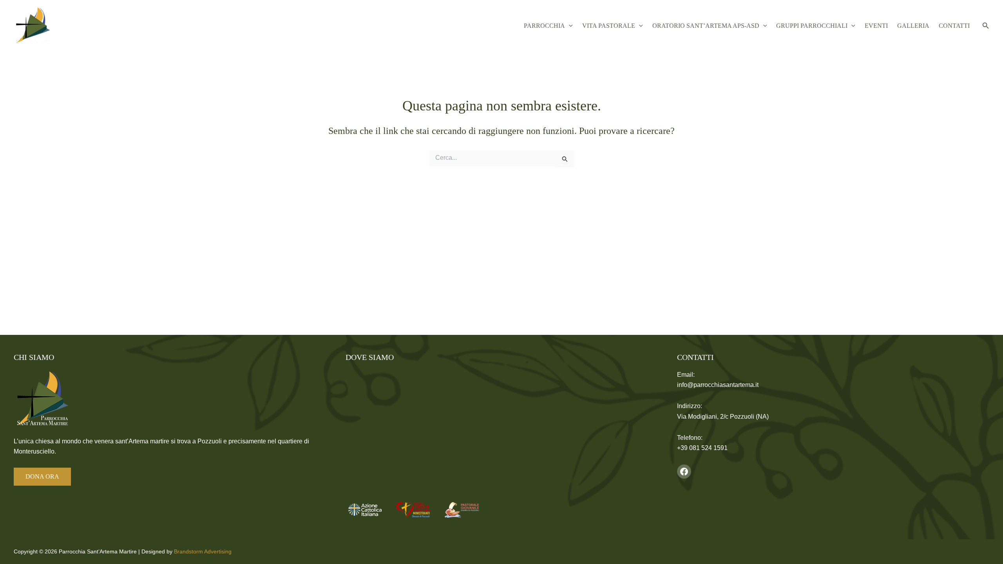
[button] (569, 26)
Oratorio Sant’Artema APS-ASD (705, 25)
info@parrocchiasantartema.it (718, 384)
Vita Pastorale (608, 25)
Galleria (913, 25)
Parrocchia (544, 25)
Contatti (954, 25)
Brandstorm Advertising (203, 551)
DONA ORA (42, 476)
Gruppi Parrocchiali (811, 25)
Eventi (876, 25)
